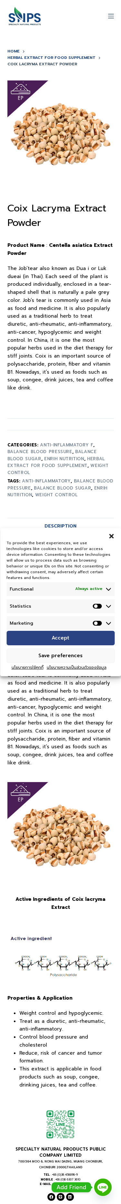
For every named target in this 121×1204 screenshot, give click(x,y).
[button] (111, 536)
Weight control (56, 495)
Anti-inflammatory (46, 481)
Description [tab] (60, 526)
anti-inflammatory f (66, 445)
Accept (60, 637)
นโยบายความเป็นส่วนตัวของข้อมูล (76, 667)
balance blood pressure (39, 452)
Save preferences (60, 655)
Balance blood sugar (62, 488)
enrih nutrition (64, 459)
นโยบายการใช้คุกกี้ (28, 667)
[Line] (61, 1197)
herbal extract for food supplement (56, 462)
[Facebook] (51, 1197)
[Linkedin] (70, 1197)
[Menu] (111, 16)
